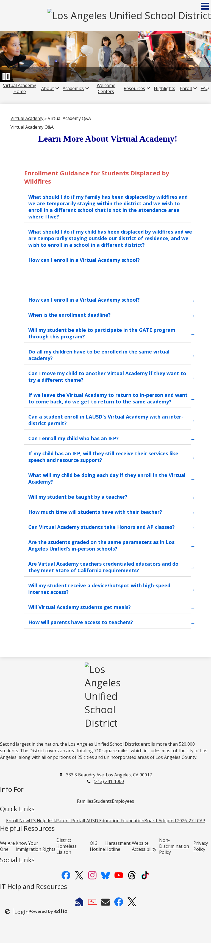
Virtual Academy (26, 118)
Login (16, 911)
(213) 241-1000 (109, 781)
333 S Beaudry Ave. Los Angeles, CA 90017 (109, 775)
